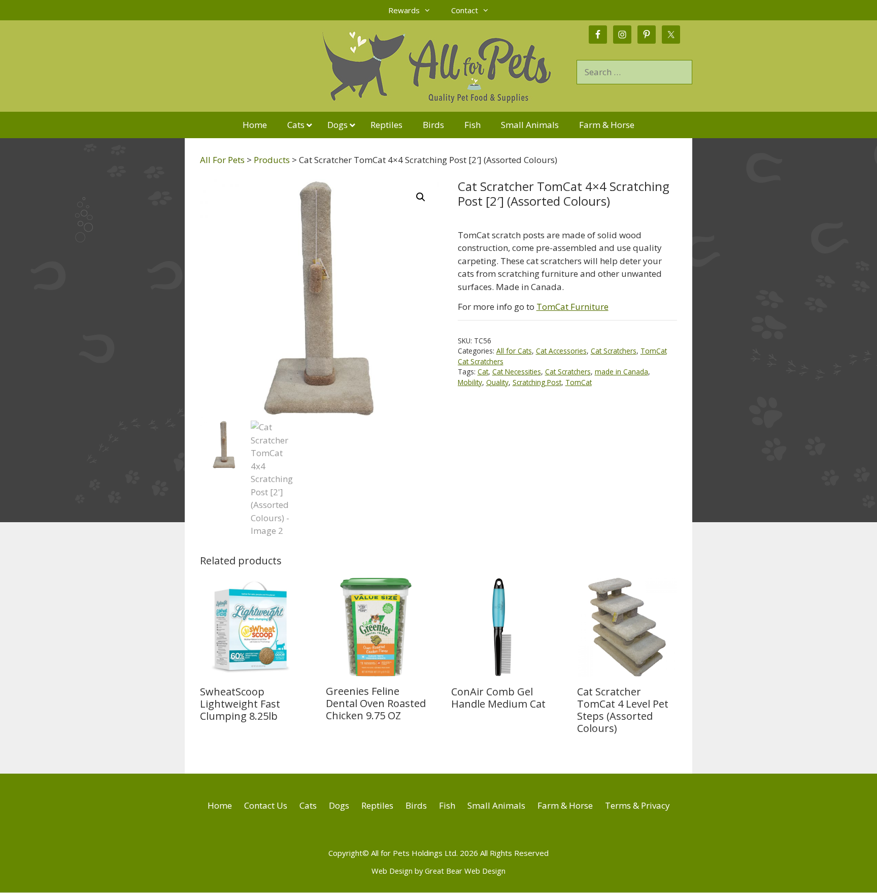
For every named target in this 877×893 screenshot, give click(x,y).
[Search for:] (634, 72)
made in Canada (621, 371)
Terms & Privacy (637, 805)
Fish (447, 805)
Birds (416, 805)
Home (220, 805)
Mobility (470, 382)
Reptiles (377, 805)
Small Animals (496, 805)
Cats (308, 805)
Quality (497, 382)
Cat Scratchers (613, 351)
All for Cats (514, 351)
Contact (464, 10)
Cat (483, 371)
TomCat (578, 382)
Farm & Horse (565, 805)
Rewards (404, 10)
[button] (421, 197)
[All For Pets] (380, 65)
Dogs (339, 805)
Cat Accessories (561, 351)
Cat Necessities (516, 371)
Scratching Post (537, 382)
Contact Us (265, 805)
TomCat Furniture (572, 306)
